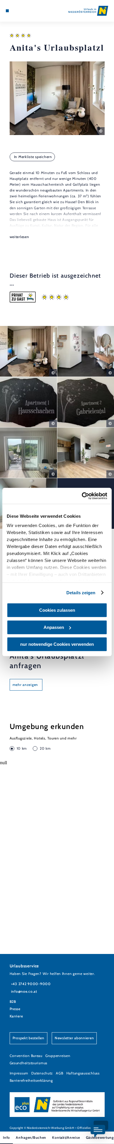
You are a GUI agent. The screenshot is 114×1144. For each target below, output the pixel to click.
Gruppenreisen (57, 1055)
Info (6, 1137)
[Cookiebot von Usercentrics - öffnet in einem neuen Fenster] (82, 496)
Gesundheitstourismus (29, 1063)
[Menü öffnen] (7, 10)
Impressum (19, 1073)
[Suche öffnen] (25, 10)
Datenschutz (42, 1073)
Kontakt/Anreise (66, 1137)
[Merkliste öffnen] (20, 10)
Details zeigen (80, 592)
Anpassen (54, 627)
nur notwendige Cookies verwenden (57, 644)
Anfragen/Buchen (31, 1137)
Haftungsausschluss (83, 1073)
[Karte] (16, 10)
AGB (59, 1073)
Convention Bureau (26, 1055)
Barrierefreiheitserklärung (31, 1080)
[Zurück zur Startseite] (88, 11)
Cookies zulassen (57, 610)
